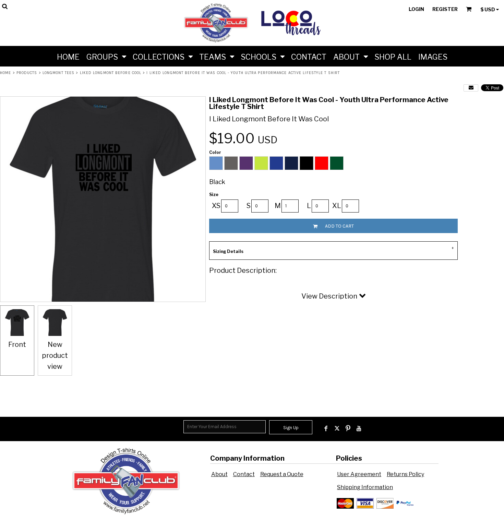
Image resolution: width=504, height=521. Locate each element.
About (219, 474)
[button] (106, 56)
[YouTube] (359, 428)
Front (17, 344)
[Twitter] (337, 428)
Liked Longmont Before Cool (111, 73)
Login (416, 9)
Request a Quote (281, 474)
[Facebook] (326, 428)
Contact (244, 474)
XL (336, 206)
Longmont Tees (58, 73)
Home (5, 73)
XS (216, 206)
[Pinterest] (348, 428)
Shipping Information (365, 487)
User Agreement (359, 474)
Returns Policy (405, 474)
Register (445, 9)
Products (26, 73)
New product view (55, 355)
